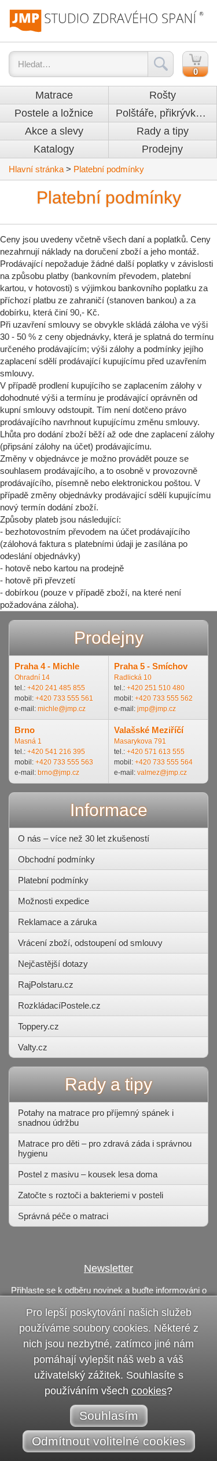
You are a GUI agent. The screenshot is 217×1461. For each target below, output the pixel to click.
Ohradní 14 (32, 677)
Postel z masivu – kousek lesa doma (87, 1174)
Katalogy (54, 149)
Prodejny (162, 149)
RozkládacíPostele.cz (59, 1005)
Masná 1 (28, 741)
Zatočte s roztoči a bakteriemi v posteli (90, 1195)
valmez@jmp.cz (162, 772)
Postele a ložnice (53, 113)
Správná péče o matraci (63, 1216)
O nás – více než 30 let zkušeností (83, 838)
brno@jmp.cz (58, 772)
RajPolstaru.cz (45, 984)
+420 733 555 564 (164, 762)
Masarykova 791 (140, 741)
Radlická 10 (133, 677)
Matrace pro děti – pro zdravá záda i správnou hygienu (105, 1148)
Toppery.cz (38, 1026)
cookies (149, 1391)
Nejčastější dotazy (53, 964)
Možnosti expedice (53, 901)
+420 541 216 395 (56, 752)
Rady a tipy (163, 131)
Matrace (54, 95)
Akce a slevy (54, 131)
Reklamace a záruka (57, 922)
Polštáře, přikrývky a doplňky (166, 113)
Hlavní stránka (36, 169)
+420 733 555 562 (164, 698)
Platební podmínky (108, 169)
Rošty (162, 95)
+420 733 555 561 (64, 698)
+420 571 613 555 (156, 752)
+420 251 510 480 (156, 688)
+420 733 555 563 (64, 762)
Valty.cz (32, 1047)
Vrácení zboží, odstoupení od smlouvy (90, 943)
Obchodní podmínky (56, 859)
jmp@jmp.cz (156, 709)
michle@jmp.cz (62, 709)
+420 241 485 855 (56, 688)
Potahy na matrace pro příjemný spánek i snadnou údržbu (96, 1118)
